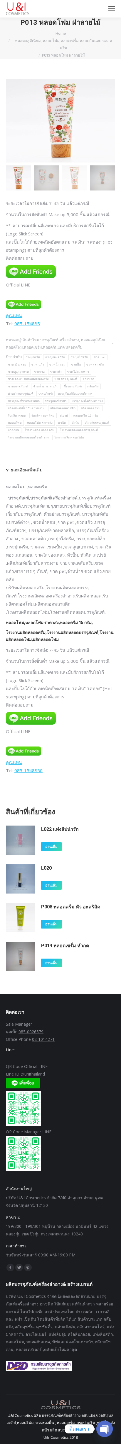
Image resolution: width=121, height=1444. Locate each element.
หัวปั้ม (76, 422)
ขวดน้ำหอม (57, 364)
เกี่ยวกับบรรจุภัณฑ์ (97, 422)
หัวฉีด (62, 422)
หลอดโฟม (15, 422)
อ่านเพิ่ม (51, 847)
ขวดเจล (39, 371)
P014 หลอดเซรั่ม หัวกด (65, 945)
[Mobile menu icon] (111, 8)
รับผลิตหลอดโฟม (43, 415)
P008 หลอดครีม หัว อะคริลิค (70, 907)
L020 (46, 868)
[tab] (60, 467)
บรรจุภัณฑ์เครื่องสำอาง (87, 401)
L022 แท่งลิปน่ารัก (60, 829)
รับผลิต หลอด (17, 415)
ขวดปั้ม (76, 364)
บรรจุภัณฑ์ (45, 393)
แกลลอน (13, 430)
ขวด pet (99, 357)
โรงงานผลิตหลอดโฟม (69, 437)
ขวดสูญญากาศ (18, 371)
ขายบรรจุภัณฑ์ (18, 386)
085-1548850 (28, 770)
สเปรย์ (64, 415)
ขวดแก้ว (56, 371)
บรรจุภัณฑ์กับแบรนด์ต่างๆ (75, 393)
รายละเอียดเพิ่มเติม (24, 470)
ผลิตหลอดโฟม (91, 408)
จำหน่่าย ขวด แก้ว (45, 386)
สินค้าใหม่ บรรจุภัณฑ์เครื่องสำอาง (51, 339)
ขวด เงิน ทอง (17, 364)
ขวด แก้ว (37, 364)
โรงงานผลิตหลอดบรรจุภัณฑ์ (79, 430)
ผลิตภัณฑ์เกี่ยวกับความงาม (26, 408)
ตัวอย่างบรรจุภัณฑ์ (20, 393)
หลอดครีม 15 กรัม (85, 415)
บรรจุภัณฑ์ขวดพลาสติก (24, 401)
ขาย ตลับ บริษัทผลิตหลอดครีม (28, 379)
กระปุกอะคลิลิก (55, 357)
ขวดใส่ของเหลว (78, 371)
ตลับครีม (93, 386)
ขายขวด (89, 379)
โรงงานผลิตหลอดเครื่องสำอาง (28, 437)
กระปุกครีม (33, 357)
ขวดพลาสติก (95, 364)
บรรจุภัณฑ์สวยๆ (55, 401)
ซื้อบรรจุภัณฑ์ (73, 386)
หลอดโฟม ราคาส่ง (40, 422)
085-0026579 (31, 1031)
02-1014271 (43, 1039)
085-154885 (27, 323)
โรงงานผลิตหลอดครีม (40, 430)
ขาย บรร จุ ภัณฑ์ (65, 379)
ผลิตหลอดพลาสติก (63, 408)
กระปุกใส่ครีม (79, 357)
